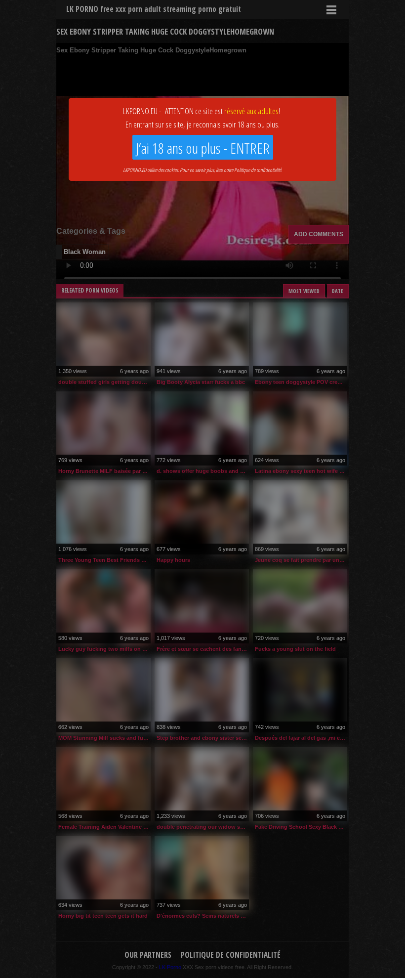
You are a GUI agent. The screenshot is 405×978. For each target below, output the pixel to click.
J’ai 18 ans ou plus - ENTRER (203, 148)
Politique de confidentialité (257, 169)
